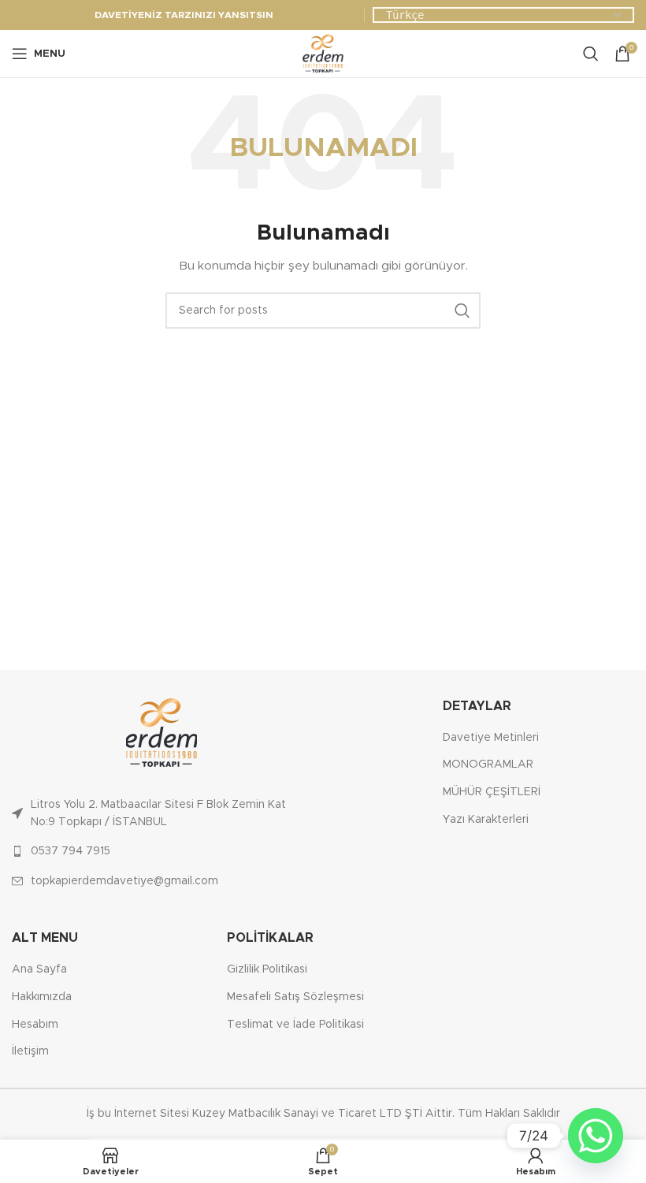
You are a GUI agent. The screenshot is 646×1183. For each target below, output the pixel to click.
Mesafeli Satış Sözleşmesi (295, 997)
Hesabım (35, 1024)
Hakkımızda (42, 997)
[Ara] (591, 53)
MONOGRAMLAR (488, 764)
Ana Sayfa (39, 969)
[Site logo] (323, 53)
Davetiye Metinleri (491, 737)
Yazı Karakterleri (486, 819)
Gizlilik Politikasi (267, 969)
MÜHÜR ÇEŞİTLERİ (491, 792)
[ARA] (462, 310)
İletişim (30, 1051)
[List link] (161, 813)
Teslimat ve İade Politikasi (295, 1024)
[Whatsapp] (595, 1135)
